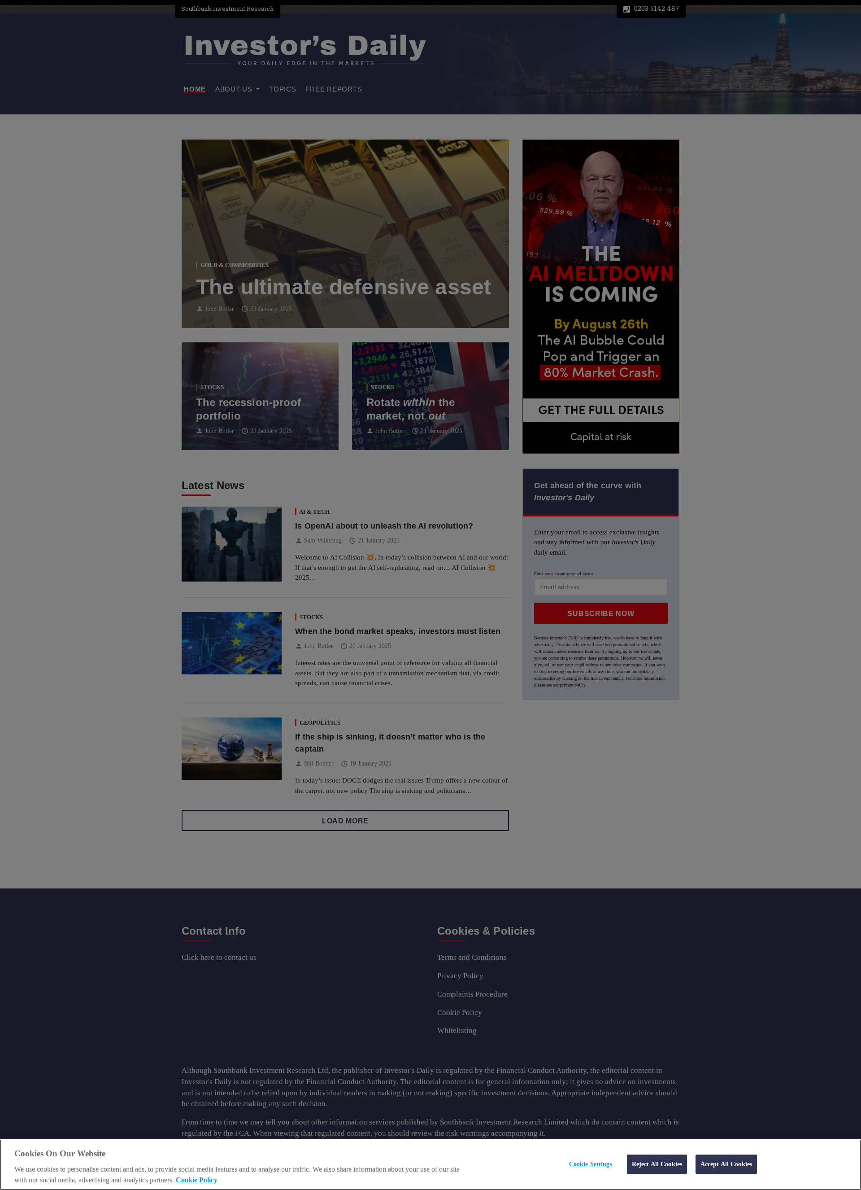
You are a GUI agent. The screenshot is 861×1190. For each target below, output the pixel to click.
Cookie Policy (196, 1180)
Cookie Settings (590, 1164)
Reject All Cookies (657, 1164)
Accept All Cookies (726, 1164)
